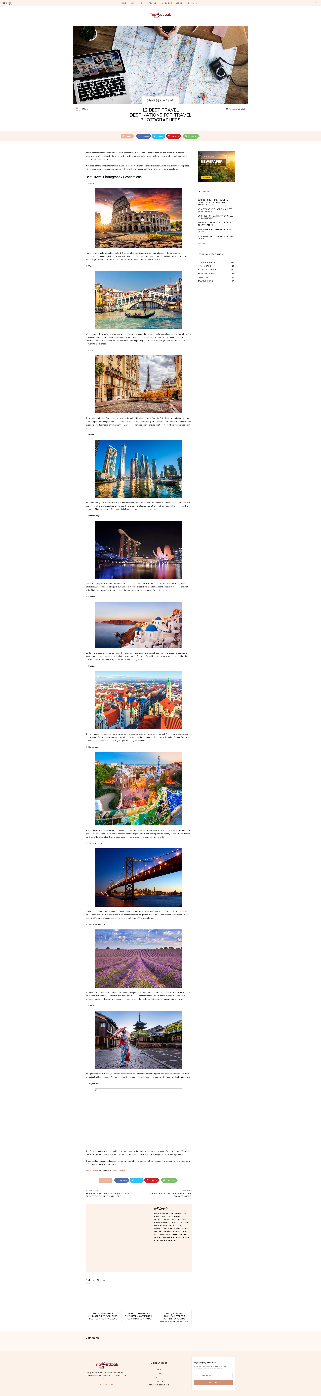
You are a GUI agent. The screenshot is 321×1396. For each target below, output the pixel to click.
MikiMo (85, 109)
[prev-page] (199, 243)
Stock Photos (119, 1171)
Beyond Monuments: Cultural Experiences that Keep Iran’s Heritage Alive (102, 1316)
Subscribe (213, 1382)
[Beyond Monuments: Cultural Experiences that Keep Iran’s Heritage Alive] (103, 1298)
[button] (317, 3)
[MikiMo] (79, 109)
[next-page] (203, 243)
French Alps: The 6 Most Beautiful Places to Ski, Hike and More (108, 1195)
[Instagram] (106, 1384)
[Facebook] (100, 1384)
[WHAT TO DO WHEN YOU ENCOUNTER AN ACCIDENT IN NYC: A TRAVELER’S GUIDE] (139, 1298)
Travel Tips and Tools (160, 100)
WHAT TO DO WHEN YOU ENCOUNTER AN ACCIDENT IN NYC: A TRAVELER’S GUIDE (138, 1316)
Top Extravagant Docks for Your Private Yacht (170, 1195)
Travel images (92, 1171)
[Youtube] (112, 1384)
